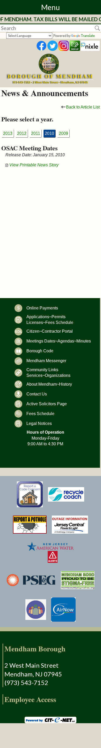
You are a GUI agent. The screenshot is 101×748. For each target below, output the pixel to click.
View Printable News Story (33, 165)
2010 (49, 133)
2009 (63, 133)
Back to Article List (83, 107)
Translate (88, 36)
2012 (21, 133)
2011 (35, 133)
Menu (50, 7)
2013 (7, 133)
